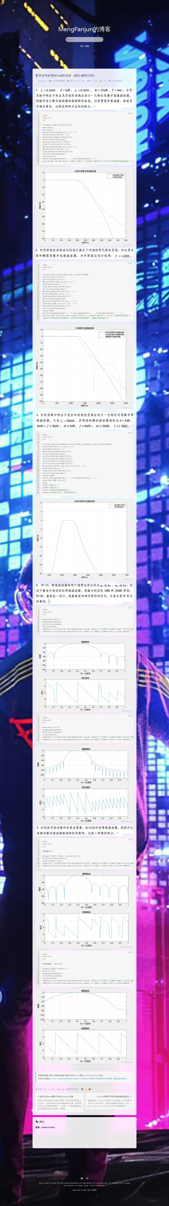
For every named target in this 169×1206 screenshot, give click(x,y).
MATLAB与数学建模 (58, 81)
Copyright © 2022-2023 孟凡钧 (85, 1190)
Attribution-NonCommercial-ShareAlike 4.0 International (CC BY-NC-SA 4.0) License (95, 1183)
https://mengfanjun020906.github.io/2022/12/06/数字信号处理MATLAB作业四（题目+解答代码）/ (90, 1078)
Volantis (71, 1185)
